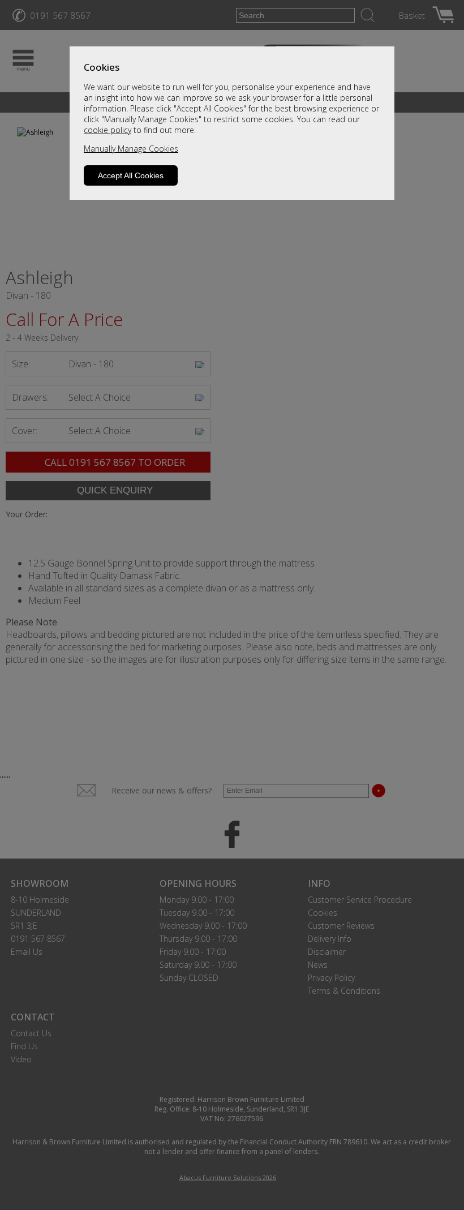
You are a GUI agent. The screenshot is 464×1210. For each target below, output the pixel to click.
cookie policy (107, 130)
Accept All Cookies (131, 175)
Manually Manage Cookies (131, 148)
